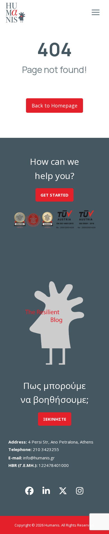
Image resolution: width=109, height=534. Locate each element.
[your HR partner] (15, 13)
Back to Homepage (54, 105)
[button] (29, 490)
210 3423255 (46, 449)
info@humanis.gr (39, 457)
